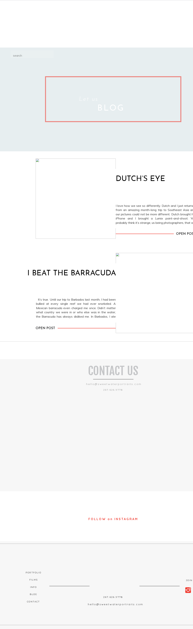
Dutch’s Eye (140, 179)
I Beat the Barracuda (71, 273)
